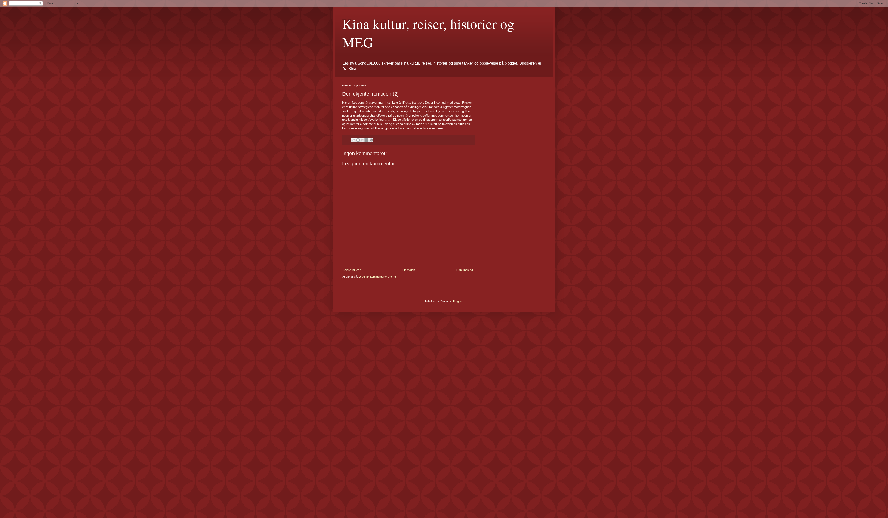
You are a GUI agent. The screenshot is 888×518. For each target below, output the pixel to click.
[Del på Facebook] (366, 140)
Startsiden (408, 270)
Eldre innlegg (464, 270)
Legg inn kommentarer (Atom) (377, 276)
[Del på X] (362, 140)
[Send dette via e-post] (353, 140)
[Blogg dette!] (358, 140)
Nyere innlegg (352, 270)
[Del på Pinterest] (371, 140)
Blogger (458, 301)
